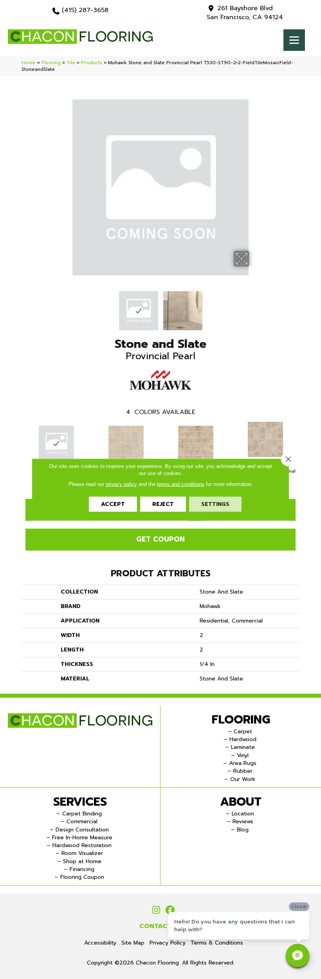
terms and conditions (180, 484)
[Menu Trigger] (294, 40)
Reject (163, 504)
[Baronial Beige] (126, 443)
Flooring (51, 62)
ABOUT (240, 802)
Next (254, 307)
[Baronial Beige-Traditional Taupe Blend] (265, 439)
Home (29, 62)
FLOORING (241, 720)
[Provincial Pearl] (56, 443)
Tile (71, 62)
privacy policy (121, 484)
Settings (215, 504)
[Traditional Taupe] (196, 443)
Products (91, 62)
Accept (113, 504)
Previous (66, 307)
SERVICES (80, 802)
